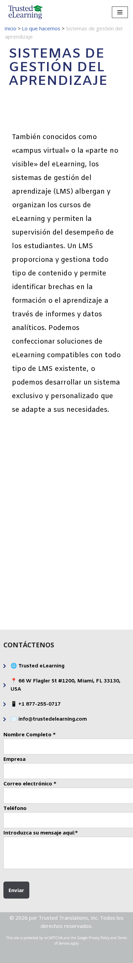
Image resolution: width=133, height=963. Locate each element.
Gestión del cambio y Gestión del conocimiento (98, 533)
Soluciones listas (98, 476)
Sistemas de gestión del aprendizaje (35, 533)
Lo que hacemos (41, 28)
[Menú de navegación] (120, 12)
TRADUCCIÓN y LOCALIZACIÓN (35, 590)
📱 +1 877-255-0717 (36, 704)
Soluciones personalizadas (35, 476)
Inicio (10, 28)
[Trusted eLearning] (25, 12)
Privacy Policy (99, 937)
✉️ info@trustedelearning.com (49, 719)
